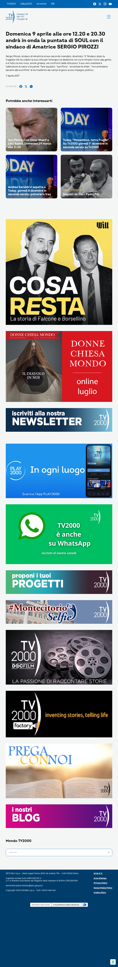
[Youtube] (110, 4)
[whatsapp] (31, 86)
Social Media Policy (103, 888)
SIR (53, 3)
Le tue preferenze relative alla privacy (66, 905)
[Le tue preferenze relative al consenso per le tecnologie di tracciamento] (113, 962)
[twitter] (26, 86)
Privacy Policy (100, 883)
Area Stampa (100, 878)
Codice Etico (100, 892)
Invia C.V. (98, 873)
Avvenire (41, 3)
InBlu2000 (26, 3)
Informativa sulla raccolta (41, 905)
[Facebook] (95, 4)
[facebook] (21, 86)
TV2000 (11, 3)
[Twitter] (100, 4)
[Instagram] (105, 4)
